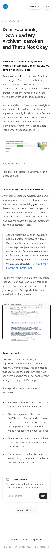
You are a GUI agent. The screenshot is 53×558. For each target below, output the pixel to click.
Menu (33, 6)
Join (43, 495)
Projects (26, 539)
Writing (14, 539)
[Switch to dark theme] (47, 6)
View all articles (24, 510)
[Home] (5, 6)
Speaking (37, 539)
